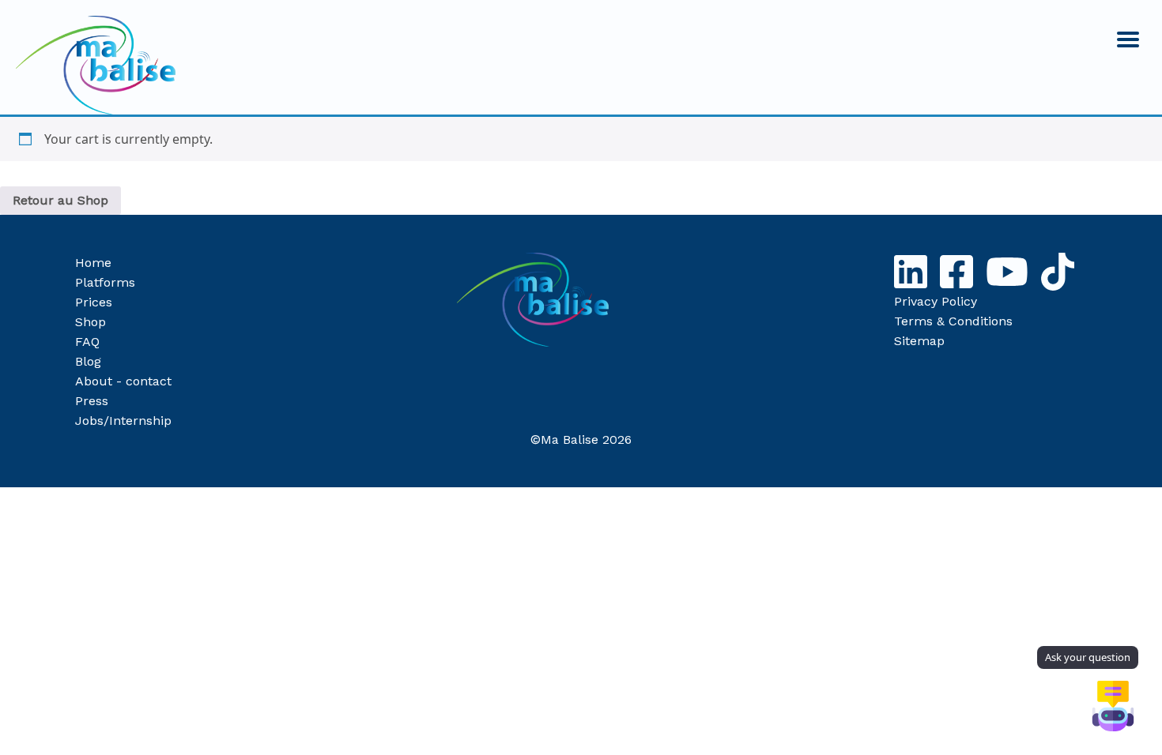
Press (91, 400)
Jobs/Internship (123, 420)
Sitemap (919, 340)
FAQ (87, 341)
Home (93, 262)
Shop (90, 321)
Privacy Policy (935, 301)
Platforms (105, 282)
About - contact (123, 381)
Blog (88, 361)
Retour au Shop (60, 200)
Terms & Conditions (953, 321)
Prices (93, 302)
